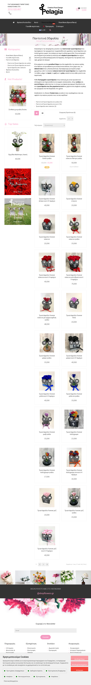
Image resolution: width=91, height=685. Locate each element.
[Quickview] (23, 96)
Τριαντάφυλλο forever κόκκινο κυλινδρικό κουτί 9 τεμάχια (74, 277)
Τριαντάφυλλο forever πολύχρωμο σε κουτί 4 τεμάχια (74, 472)
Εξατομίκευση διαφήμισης (57, 671)
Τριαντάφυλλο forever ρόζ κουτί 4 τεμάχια (46, 550)
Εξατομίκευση (40, 676)
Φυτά (8, 72)
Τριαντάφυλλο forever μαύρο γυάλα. (47, 357)
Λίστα (42, 113)
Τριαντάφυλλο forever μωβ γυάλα (47, 433)
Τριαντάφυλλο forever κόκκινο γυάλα (74, 238)
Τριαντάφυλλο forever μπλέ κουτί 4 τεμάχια (47, 395)
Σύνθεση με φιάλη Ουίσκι (18, 109)
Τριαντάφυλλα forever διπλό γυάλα (47, 157)
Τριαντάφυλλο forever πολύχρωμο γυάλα (47, 471)
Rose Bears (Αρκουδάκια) (14, 55)
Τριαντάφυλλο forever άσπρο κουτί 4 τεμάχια (47, 200)
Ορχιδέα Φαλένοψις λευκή (17, 154)
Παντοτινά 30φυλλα (48, 41)
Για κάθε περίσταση (12, 57)
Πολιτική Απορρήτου (11, 681)
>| (47, 564)
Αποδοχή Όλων (79, 659)
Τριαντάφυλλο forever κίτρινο (74, 200)
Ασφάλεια (54, 676)
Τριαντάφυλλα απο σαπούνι (46, 106)
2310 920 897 (14, 9)
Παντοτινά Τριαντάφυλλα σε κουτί (49, 104)
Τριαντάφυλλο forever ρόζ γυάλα (74, 512)
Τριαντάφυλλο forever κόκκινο (47, 238)
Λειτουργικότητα (24, 676)
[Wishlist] (49, 143)
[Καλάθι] (44, 143)
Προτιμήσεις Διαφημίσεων (15, 671)
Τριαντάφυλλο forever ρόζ (46, 510)
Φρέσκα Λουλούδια (12, 70)
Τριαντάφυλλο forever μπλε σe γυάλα (74, 395)
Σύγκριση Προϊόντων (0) (67, 112)
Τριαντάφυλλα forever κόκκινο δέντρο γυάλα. (74, 157)
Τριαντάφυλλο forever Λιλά (74, 317)
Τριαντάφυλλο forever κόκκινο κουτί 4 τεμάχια (47, 276)
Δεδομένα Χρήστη (36, 671)
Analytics (9, 676)
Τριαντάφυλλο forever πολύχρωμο (74, 433)
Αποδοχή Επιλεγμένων (79, 665)
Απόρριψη (79, 670)
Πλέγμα (36, 113)
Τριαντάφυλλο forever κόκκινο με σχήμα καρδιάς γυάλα (47, 318)
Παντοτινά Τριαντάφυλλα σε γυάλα (49, 102)
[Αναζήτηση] (50, 30)
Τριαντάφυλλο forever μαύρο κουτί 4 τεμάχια (74, 357)
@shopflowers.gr (45, 593)
